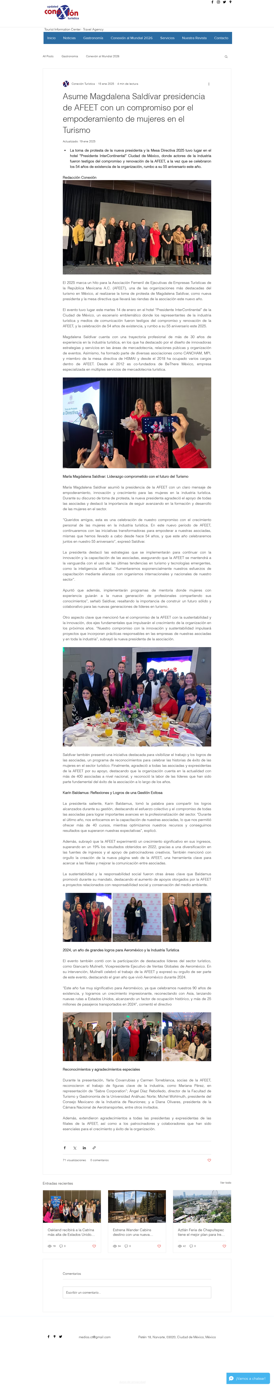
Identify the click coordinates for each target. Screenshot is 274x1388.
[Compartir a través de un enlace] (94, 1148)
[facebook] (212, 2)
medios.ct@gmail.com (95, 1337)
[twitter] (224, 2)
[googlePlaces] (230, 2)
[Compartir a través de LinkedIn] (84, 1148)
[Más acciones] (208, 84)
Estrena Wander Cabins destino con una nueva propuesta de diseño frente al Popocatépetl (136, 1232)
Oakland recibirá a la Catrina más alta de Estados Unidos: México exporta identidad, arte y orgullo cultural (71, 1232)
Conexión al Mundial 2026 (102, 56)
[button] (226, 56)
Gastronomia (70, 56)
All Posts (48, 56)
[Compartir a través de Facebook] (65, 1148)
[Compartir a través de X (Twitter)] (74, 1148)
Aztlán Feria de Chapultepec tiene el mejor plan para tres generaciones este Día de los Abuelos (201, 1232)
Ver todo (225, 1182)
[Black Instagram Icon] (218, 2)
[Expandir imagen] (87, 917)
